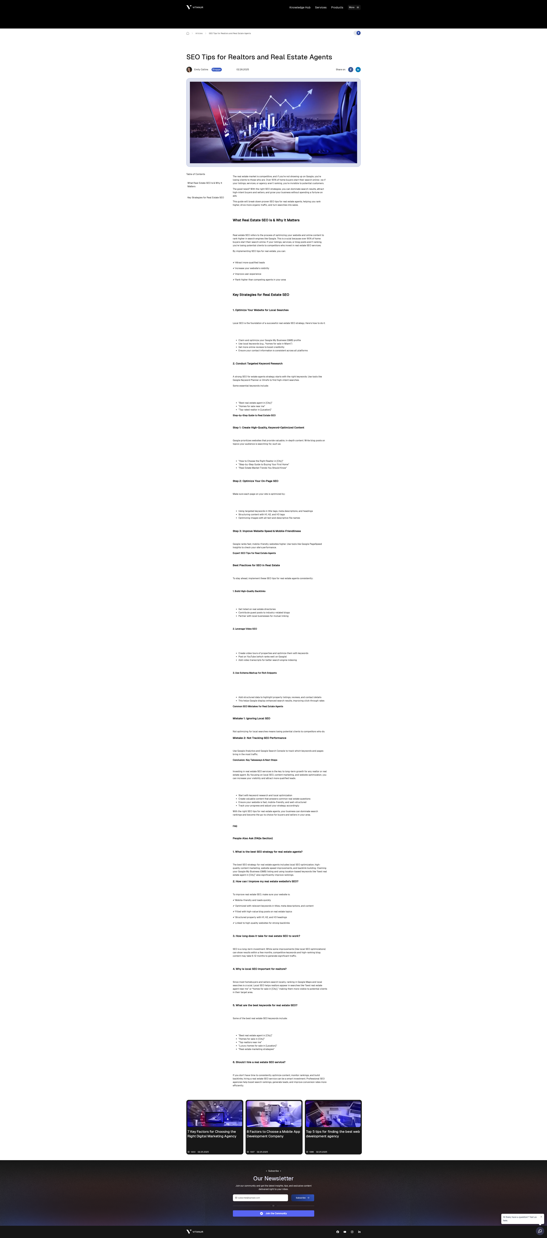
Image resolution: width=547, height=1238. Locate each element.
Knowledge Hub (300, 7)
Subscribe (301, 1198)
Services (321, 7)
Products (337, 7)
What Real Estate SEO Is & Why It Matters (204, 185)
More (351, 7)
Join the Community (276, 1213)
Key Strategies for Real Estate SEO (205, 197)
